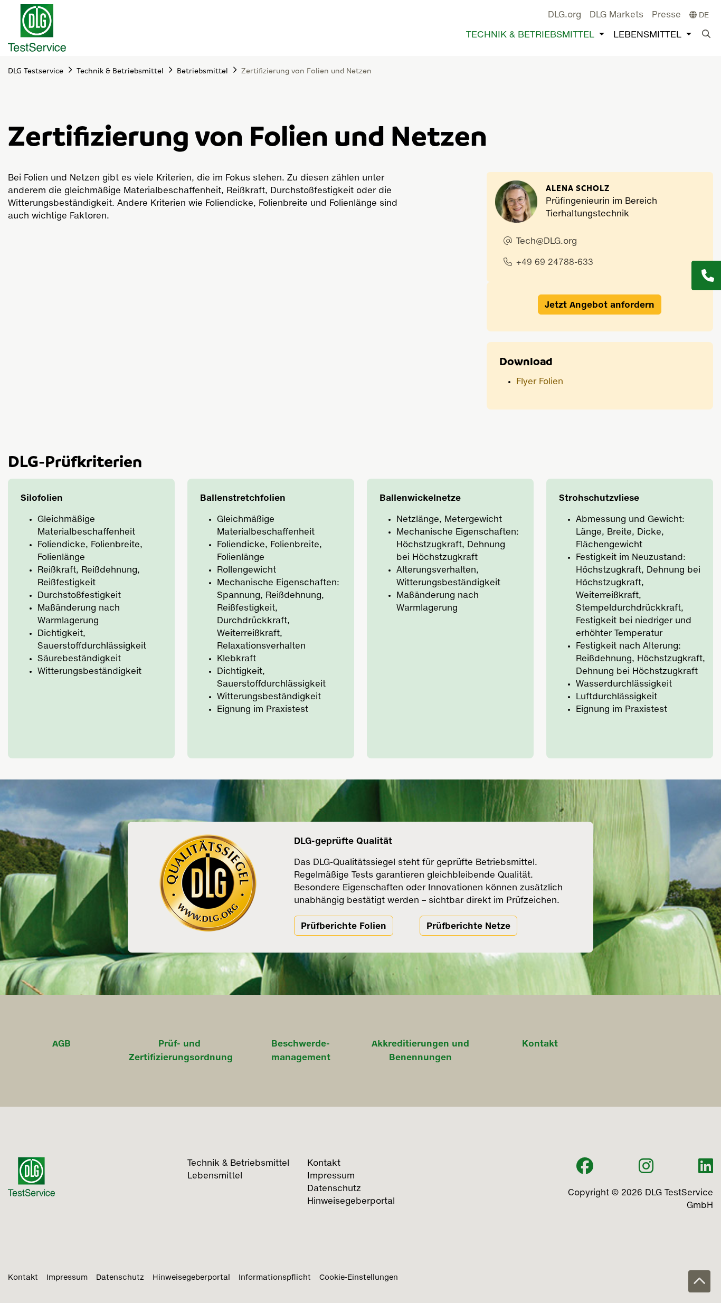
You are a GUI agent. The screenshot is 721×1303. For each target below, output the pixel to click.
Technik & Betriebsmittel (530, 35)
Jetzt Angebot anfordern (599, 304)
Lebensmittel (647, 35)
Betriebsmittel (202, 70)
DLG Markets (616, 15)
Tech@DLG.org (546, 241)
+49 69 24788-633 (554, 263)
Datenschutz (120, 1277)
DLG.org (564, 15)
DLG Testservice (35, 70)
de (703, 15)
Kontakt (23, 1277)
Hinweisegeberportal (191, 1277)
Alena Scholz (578, 188)
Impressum (67, 1277)
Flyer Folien (541, 382)
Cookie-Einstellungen (358, 1277)
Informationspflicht (275, 1277)
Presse (666, 15)
